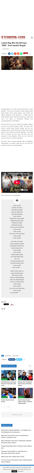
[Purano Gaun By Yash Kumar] (8, 393)
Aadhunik (4, 397)
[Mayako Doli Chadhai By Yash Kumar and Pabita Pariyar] (25, 375)
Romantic (4, 379)
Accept (14, 471)
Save (26, 53)
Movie (20, 379)
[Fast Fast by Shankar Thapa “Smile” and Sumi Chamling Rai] (25, 393)
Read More (20, 471)
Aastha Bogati (8, 355)
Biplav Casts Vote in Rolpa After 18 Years (12, 456)
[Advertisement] (17, 18)
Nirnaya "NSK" (16, 355)
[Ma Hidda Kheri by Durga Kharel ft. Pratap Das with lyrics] (8, 375)
